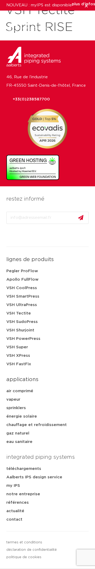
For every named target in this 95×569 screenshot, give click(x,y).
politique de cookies (23, 557)
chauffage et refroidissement (36, 425)
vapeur (13, 399)
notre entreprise (23, 494)
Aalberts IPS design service (34, 477)
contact (14, 519)
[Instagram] (38, 235)
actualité (15, 511)
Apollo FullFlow (22, 279)
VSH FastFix (18, 364)
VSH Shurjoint (20, 330)
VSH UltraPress (21, 305)
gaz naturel (17, 433)
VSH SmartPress (22, 296)
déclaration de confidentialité (31, 550)
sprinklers (16, 408)
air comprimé (19, 391)
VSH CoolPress (21, 288)
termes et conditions (24, 542)
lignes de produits (30, 259)
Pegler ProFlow (22, 271)
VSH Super (17, 347)
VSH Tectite (18, 313)
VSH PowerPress (23, 339)
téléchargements (23, 469)
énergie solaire (21, 416)
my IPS (13, 486)
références (17, 503)
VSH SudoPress (22, 322)
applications (22, 379)
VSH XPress (18, 356)
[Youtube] (23, 235)
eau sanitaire (19, 442)
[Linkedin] (9, 235)
